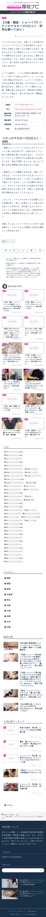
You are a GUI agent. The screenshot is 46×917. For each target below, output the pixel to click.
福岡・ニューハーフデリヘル (13, 544)
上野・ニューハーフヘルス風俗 (14, 452)
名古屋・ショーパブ (32, 472)
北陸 (9, 605)
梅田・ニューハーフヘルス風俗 (14, 524)
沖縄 (9, 627)
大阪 (4, 18)
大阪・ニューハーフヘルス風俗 (14, 493)
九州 (9, 622)
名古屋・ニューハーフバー (34, 476)
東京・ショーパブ (31, 510)
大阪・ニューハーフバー (31, 489)
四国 (9, 616)
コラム (10, 805)
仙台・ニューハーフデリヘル (13, 458)
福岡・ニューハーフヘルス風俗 (14, 548)
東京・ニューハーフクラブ (13, 513)
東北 (9, 600)
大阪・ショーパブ (9, 241)
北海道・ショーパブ (32, 469)
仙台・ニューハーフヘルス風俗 (14, 462)
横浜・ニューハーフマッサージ (14, 530)
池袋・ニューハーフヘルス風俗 (14, 534)
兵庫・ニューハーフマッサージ (14, 469)
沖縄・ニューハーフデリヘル (13, 537)
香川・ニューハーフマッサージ (14, 561)
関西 (9, 584)
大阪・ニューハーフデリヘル (13, 489)
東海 (9, 589)
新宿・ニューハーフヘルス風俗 (14, 503)
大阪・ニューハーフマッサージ (14, 496)
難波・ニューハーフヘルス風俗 (14, 558)
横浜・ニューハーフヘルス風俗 (14, 527)
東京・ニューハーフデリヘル (32, 513)
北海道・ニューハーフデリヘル (14, 472)
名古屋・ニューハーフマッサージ (15, 482)
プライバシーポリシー (17, 911)
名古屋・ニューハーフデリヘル (14, 476)
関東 (9, 578)
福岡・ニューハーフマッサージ (14, 551)
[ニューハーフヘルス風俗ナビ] (23, 8)
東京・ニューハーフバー (12, 517)
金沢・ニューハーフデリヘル (13, 554)
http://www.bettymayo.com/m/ (28, 109)
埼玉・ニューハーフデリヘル (13, 486)
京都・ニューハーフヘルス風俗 (14, 455)
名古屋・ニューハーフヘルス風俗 (15, 479)
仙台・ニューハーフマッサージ (14, 465)
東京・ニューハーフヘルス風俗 (31, 517)
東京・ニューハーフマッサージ (14, 520)
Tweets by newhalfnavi (12, 857)
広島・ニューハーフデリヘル (13, 500)
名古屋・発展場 (32, 482)
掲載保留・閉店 (29, 500)
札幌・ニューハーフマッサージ (14, 510)
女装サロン (30, 496)
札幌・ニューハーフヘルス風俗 (14, 506)
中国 (9, 611)
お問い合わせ (32, 911)
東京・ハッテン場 (31, 520)
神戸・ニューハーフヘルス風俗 (14, 541)
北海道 (10, 594)
